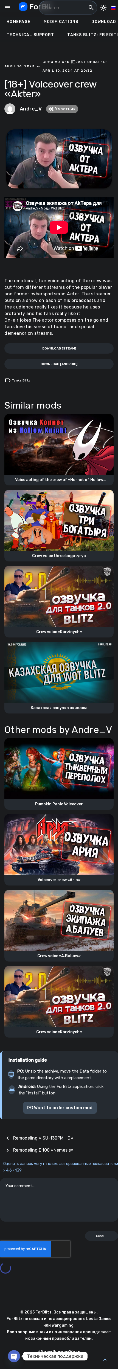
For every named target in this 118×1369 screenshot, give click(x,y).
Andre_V (31, 109)
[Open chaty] (14, 1356)
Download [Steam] (59, 348)
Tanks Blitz (21, 380)
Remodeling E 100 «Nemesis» (43, 1150)
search (91, 7)
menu (7, 7)
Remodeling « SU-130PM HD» (43, 1138)
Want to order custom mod (62, 1107)
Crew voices (57, 62)
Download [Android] (59, 364)
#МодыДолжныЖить (59, 1351)
